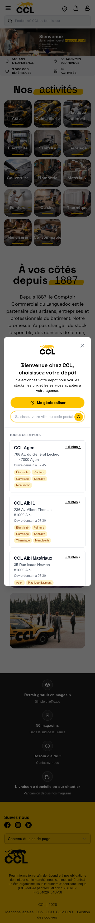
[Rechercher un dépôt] (78, 417)
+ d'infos (71, 447)
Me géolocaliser (51, 403)
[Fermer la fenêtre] (82, 345)
